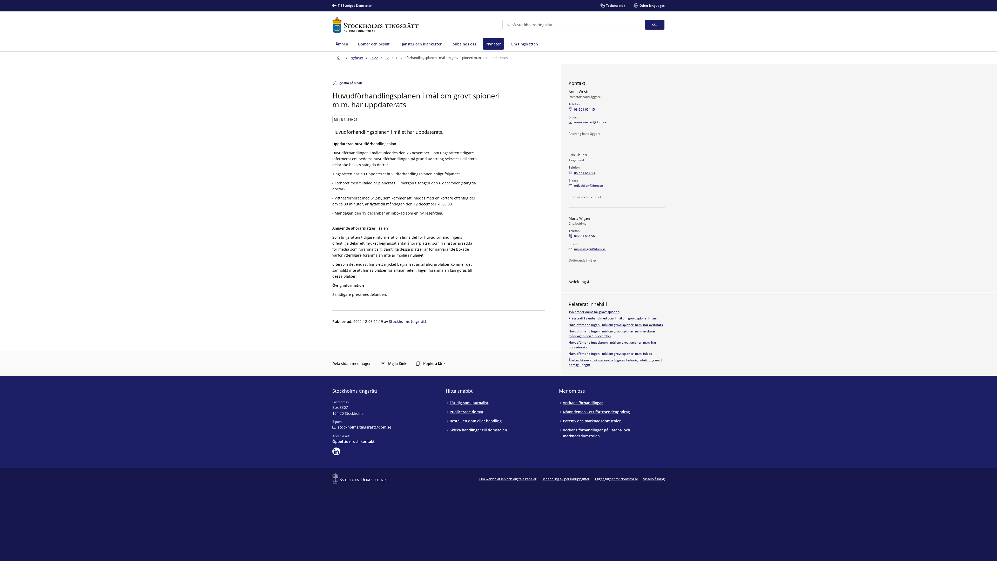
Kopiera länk (434, 363)
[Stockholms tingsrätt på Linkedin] (336, 451)
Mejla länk (397, 363)
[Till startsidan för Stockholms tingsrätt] (375, 24)
